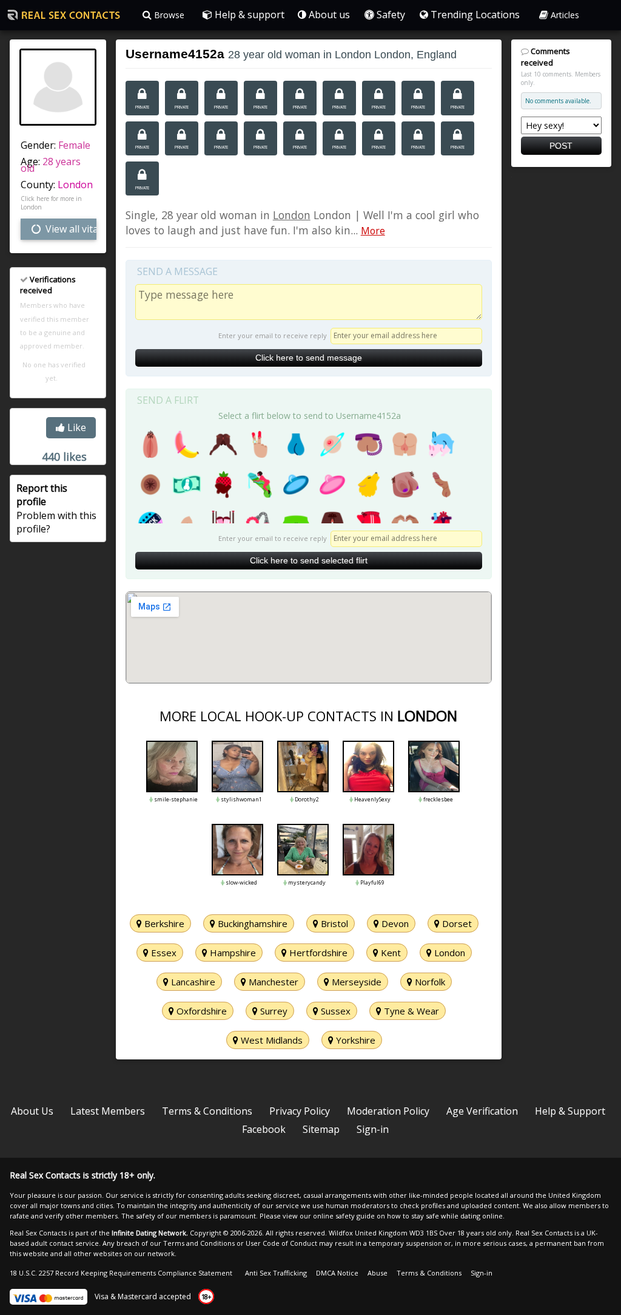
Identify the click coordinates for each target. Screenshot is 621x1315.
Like (75, 427)
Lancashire (192, 982)
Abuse (378, 1272)
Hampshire (231, 952)
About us (328, 14)
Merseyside (355, 982)
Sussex (334, 1011)
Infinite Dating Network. (150, 1232)
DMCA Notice (337, 1272)
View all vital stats (69, 229)
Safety (389, 14)
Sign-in (373, 1129)
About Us (32, 1111)
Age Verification (482, 1111)
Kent (389, 952)
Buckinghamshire (251, 923)
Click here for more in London (51, 202)
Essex (162, 952)
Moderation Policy (388, 1111)
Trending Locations (474, 14)
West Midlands (270, 1040)
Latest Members (107, 1111)
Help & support (248, 14)
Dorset (456, 923)
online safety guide (344, 1215)
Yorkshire (354, 1040)
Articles (563, 15)
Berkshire (163, 923)
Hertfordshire (317, 952)
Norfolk (428, 982)
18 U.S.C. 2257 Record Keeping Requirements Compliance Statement (121, 1272)
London (75, 184)
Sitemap (321, 1129)
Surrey (272, 1011)
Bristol (333, 923)
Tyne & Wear (410, 1011)
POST (560, 146)
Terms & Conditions (207, 1111)
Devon (394, 923)
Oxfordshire (200, 1011)
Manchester (272, 982)
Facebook (264, 1129)
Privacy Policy (299, 1111)
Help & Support (570, 1111)
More (373, 230)
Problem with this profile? (56, 508)
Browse (168, 15)
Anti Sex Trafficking (276, 1272)
